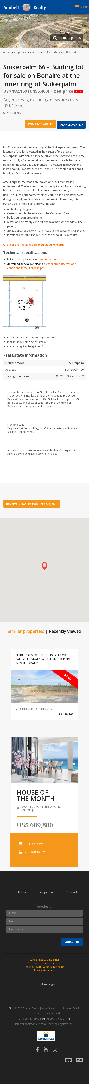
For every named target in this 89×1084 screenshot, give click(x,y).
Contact (72, 892)
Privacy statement (44, 970)
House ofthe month (36, 795)
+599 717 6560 (30, 1019)
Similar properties (26, 631)
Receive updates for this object (31, 504)
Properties (46, 892)
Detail (45, 686)
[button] (44, 566)
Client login (47, 984)
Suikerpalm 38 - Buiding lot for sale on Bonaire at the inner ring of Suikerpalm (43, 659)
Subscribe (72, 942)
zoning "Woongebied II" (55, 259)
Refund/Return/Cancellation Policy (44, 966)
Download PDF (71, 125)
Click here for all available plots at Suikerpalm (33, 244)
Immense (68, 1024)
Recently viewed (65, 631)
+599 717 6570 (55, 1019)
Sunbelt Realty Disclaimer (44, 959)
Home (22, 892)
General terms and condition (44, 963)
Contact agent (40, 124)
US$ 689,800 (35, 825)
